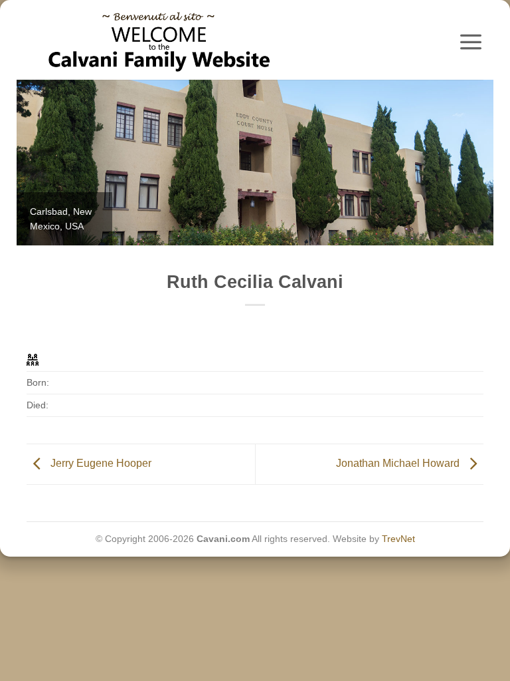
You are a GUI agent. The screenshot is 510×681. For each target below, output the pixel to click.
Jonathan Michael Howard (399, 463)
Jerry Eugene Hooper (99, 463)
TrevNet (398, 538)
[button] (470, 41)
